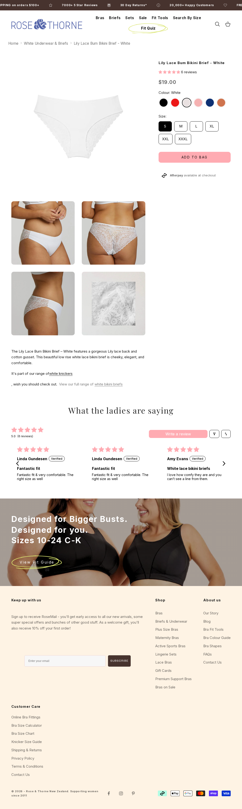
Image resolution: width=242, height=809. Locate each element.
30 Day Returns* (153, 5)
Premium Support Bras (173, 679)
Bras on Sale (165, 687)
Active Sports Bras (170, 646)
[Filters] (214, 434)
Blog (207, 621)
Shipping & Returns (26, 750)
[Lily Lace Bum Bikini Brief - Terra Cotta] (221, 102)
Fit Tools (160, 18)
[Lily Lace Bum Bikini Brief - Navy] (210, 102)
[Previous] (19, 464)
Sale (143, 18)
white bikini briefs (109, 384)
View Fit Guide (37, 562)
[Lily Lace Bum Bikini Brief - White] (186, 102)
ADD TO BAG (195, 157)
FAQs (207, 654)
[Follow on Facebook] (108, 793)
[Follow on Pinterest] (133, 793)
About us (212, 600)
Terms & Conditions (27, 766)
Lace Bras (163, 662)
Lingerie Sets (166, 654)
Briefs (115, 18)
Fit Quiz (148, 28)
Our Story (210, 613)
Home (13, 43)
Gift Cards (163, 670)
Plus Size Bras (166, 629)
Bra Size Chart (22, 733)
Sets (129, 18)
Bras (100, 18)
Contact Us (212, 662)
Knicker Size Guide (26, 741)
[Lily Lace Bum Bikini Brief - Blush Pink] (198, 102)
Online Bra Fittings (25, 717)
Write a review (178, 434)
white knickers (61, 373)
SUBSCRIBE (119, 661)
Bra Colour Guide (217, 637)
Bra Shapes (212, 646)
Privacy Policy (22, 758)
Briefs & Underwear (171, 621)
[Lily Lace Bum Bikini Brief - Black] (163, 102)
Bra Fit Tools (213, 629)
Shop (160, 600)
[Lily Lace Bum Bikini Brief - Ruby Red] (175, 102)
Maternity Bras (167, 637)
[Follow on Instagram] (121, 793)
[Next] (223, 464)
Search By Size (187, 18)
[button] (170, 72)
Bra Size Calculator (26, 725)
